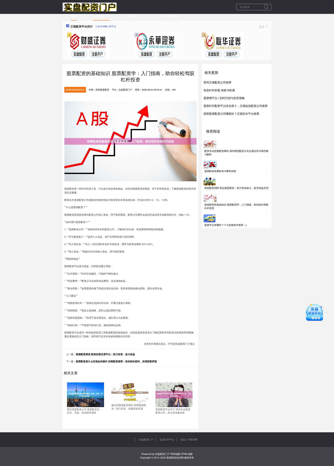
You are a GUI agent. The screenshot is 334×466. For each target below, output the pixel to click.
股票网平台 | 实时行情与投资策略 (224, 98)
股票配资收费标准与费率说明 (220, 171)
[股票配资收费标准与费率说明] (210, 164)
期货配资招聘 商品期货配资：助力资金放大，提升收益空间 (236, 188)
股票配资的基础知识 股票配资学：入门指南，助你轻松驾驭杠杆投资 (236, 206)
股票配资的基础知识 (75, 89)
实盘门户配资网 (170, 16)
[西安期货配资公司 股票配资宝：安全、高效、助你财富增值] (85, 394)
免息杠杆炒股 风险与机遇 (219, 90)
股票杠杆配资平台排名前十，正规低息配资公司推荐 (236, 106)
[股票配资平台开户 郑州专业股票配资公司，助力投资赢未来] (174, 394)
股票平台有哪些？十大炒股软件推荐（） (226, 225)
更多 (262, 26)
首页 (74, 16)
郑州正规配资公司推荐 (217, 82)
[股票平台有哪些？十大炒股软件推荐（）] (210, 218)
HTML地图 (187, 454)
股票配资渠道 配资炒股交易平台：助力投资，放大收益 (105, 354)
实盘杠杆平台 (135, 16)
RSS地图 (175, 454)
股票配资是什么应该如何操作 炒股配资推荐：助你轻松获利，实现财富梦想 (116, 361)
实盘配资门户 (101, 16)
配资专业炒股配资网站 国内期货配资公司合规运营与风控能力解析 (236, 152)
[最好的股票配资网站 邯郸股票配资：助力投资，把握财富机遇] (129, 392)
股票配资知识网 (175, 457)
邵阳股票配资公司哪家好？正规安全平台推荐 (231, 114)
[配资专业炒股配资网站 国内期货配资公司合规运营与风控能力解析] (210, 144)
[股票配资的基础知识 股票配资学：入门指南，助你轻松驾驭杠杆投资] (210, 197)
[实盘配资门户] (90, 6)
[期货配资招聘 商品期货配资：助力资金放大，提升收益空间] (210, 181)
